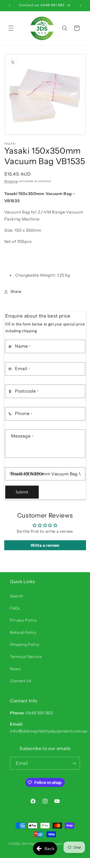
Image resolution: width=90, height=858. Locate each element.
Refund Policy (23, 632)
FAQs (15, 608)
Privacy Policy (23, 620)
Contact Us (20, 680)
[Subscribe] (74, 763)
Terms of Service (26, 656)
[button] (11, 28)
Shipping (11, 181)
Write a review (45, 545)
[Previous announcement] (9, 5)
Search (16, 596)
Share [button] (16, 291)
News (15, 668)
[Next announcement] (80, 5)
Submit (22, 492)
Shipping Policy (25, 644)
